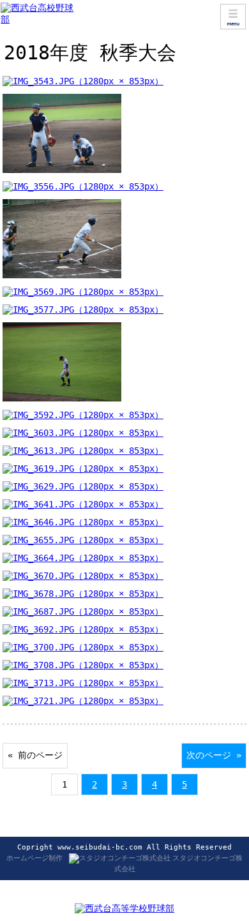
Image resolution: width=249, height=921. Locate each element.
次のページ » (213, 755)
